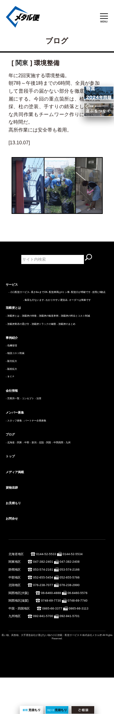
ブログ (10, 434)
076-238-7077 (43, 585)
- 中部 (26, 442)
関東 (22, 62)
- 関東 (19, 442)
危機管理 (12, 345)
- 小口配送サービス (19, 292)
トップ (10, 456)
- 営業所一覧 (12, 398)
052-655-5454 (43, 577)
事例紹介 (12, 337)
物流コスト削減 (15, 353)
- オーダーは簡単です (79, 300)
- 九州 (67, 442)
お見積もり (13, 503)
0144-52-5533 (46, 554)
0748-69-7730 (51, 600)
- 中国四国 (57, 442)
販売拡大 (12, 361)
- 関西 (48, 442)
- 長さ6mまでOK (38, 292)
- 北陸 (40, 442)
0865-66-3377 (52, 608)
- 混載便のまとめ (66, 324)
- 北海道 (10, 442)
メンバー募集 (15, 412)
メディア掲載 (15, 472)
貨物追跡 (12, 487)
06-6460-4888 (51, 593)
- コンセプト (27, 398)
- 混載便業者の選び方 (17, 324)
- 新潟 (33, 442)
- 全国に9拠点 (98, 292)
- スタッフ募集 (14, 420)
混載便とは (13, 307)
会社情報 (12, 390)
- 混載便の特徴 (28, 315)
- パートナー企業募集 (34, 420)
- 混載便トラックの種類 (43, 324)
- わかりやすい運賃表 (55, 300)
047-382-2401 (43, 561)
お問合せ (12, 518)
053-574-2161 (43, 569)
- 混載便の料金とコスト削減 (74, 315)
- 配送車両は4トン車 (58, 292)
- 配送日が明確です (80, 292)
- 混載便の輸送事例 (47, 315)
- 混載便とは (12, 315)
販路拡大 (12, 369)
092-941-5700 (43, 616)
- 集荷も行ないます (33, 300)
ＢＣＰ (11, 376)
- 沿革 (38, 398)
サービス (12, 284)
